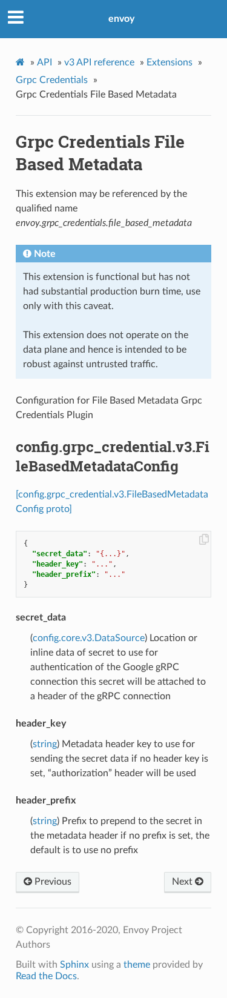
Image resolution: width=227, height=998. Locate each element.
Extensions (169, 62)
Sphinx (74, 965)
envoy (121, 19)
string (45, 744)
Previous (51, 882)
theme (136, 965)
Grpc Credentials (52, 80)
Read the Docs (46, 976)
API (44, 62)
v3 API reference (99, 62)
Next (183, 882)
